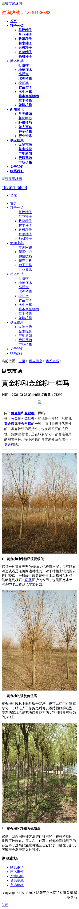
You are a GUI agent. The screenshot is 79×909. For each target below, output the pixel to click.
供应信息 (35, 361)
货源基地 (17, 880)
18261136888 (14, 187)
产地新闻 (17, 876)
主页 (22, 361)
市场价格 (17, 885)
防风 (28, 580)
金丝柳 (29, 413)
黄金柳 (16, 413)
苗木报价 (17, 871)
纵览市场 (52, 361)
